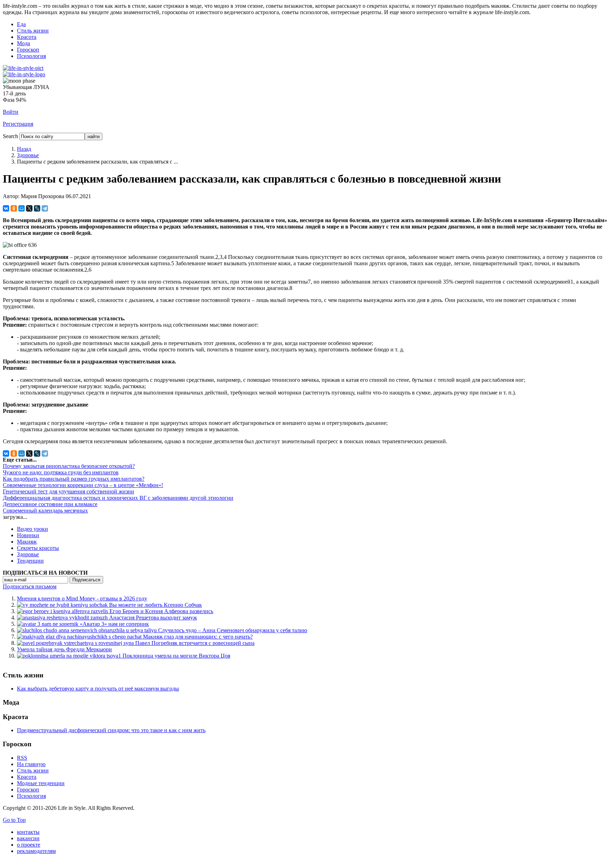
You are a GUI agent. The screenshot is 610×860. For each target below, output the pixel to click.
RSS (22, 758)
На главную (31, 764)
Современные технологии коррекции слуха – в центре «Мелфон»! (83, 485)
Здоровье (28, 155)
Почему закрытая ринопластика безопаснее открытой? (69, 466)
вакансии (28, 838)
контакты (28, 832)
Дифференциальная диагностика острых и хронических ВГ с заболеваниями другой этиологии (118, 498)
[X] (29, 208)
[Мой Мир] (21, 208)
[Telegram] (45, 208)
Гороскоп (28, 50)
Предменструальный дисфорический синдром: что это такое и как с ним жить (111, 730)
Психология (31, 56)
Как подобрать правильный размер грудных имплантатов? (73, 479)
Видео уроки (32, 529)
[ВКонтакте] (6, 208)
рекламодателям (36, 851)
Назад (24, 149)
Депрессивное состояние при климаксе (50, 504)
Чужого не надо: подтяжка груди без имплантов (61, 472)
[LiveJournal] (37, 208)
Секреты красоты (38, 548)
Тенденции (30, 561)
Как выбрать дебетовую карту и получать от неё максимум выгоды (98, 689)
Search (10, 136)
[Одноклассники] (14, 208)
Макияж (27, 542)
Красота (26, 37)
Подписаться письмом (29, 586)
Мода (23, 43)
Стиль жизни (33, 31)
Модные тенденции (41, 783)
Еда (21, 24)
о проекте (28, 845)
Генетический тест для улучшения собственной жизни (68, 491)
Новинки (28, 535)
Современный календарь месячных (45, 511)
